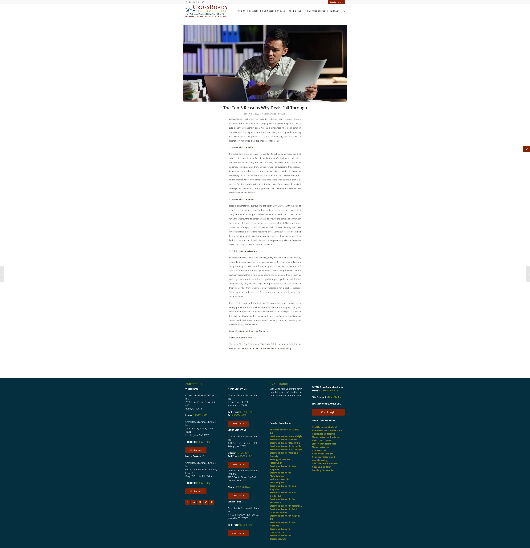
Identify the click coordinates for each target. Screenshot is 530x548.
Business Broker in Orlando (285, 446)
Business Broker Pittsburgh (286, 449)
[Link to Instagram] (194, 2)
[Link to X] (199, 2)
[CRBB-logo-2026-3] (205, 11)
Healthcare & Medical (324, 427)
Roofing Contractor (323, 470)
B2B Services (319, 450)
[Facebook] (187, 502)
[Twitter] (205, 502)
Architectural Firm (322, 453)
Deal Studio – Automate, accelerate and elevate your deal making (260, 348)
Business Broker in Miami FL (286, 505)
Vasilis (284, 113)
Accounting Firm (321, 466)
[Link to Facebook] (186, 2)
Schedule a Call (336, 2)
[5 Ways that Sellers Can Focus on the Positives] (528, 274)
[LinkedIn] (193, 502)
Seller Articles (270, 113)
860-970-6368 (239, 415)
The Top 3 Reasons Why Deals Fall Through (261, 344)
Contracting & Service (325, 463)
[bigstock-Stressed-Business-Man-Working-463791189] (265, 63)
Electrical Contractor (324, 443)
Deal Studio (334, 397)
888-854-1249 (203, 441)
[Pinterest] (211, 502)
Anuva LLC (335, 403)
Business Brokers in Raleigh (286, 436)
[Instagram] (199, 502)
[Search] (344, 11)
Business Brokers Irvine (283, 439)
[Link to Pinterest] (203, 2)
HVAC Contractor (322, 440)
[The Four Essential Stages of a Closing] (2, 274)
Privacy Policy (330, 390)
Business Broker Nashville (285, 442)
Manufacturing (321, 447)
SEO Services (319, 403)
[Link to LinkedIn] (190, 2)
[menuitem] (335, 2)
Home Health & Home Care (327, 430)
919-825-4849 (242, 452)
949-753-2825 (200, 415)
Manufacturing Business (326, 437)
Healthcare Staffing (323, 433)
